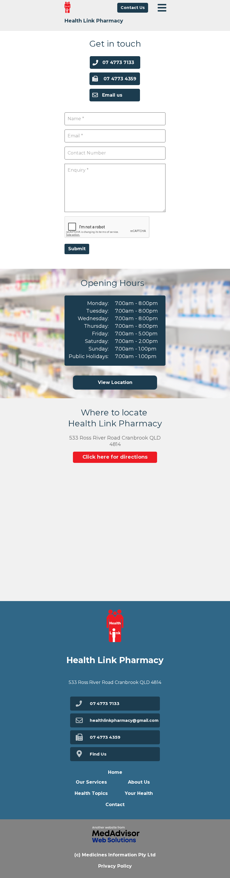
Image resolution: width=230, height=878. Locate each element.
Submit (77, 248)
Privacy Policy (115, 866)
